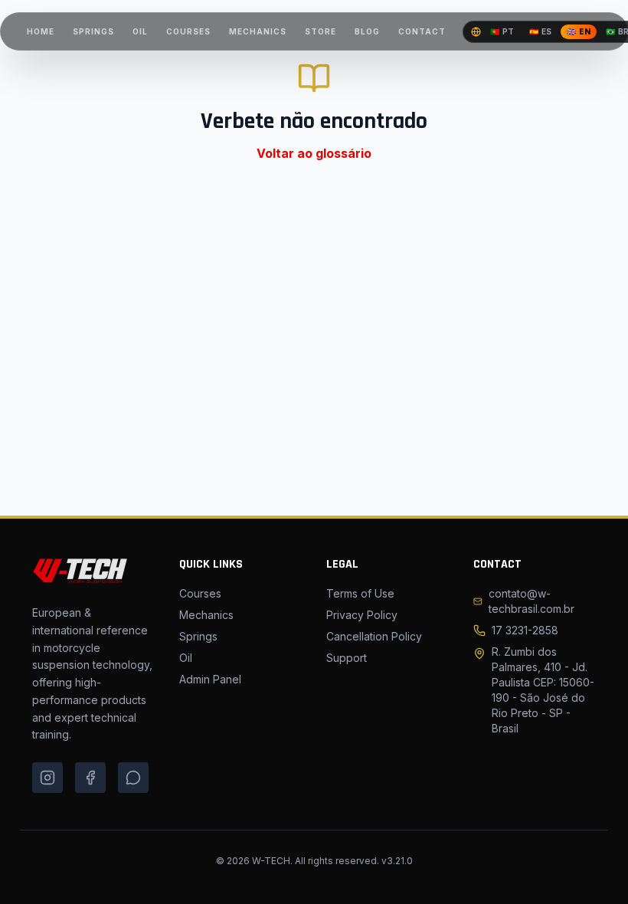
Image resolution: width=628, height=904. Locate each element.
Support (346, 657)
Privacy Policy (361, 614)
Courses (200, 593)
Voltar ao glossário (314, 153)
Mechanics (206, 614)
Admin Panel (210, 679)
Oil (185, 657)
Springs (198, 636)
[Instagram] (47, 777)
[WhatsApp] (133, 777)
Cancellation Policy (374, 636)
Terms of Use (360, 593)
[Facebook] (90, 777)
